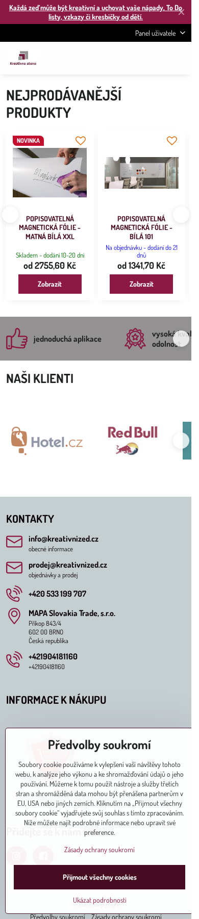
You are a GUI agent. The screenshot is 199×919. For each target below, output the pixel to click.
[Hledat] (130, 58)
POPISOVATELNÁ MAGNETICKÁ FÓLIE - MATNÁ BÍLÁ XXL (50, 227)
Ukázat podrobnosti (100, 900)
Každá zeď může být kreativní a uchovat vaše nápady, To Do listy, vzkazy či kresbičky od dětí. (95, 12)
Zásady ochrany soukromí (99, 849)
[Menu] (179, 58)
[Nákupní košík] (154, 58)
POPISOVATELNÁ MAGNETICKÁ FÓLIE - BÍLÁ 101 (141, 227)
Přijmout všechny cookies (100, 877)
